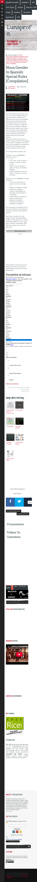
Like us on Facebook (14, 840)
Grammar (17, 12)
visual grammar (11, 63)
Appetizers (10, 17)
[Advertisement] (17, 474)
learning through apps (11, 750)
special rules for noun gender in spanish (17, 61)
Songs (8, 12)
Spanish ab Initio (12, 2)
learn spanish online (21, 748)
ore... (11, 811)
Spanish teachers (18, 60)
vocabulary (8, 757)
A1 (7, 744)
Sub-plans (27, 12)
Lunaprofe (11, 87)
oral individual (10, 752)
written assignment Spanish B (18, 757)
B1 (13, 745)
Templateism (23, 874)
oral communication (23, 750)
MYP (33, 2)
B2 (15, 745)
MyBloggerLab (10, 876)
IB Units (25, 745)
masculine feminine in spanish (15, 56)
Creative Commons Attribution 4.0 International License (17, 857)
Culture (20, 7)
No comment (11, 88)
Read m (8, 811)
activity (19, 55)
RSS (7, 822)
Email (24, 821)
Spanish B (25, 2)
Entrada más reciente (13, 511)
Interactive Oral (9, 747)
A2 (10, 744)
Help (16, 586)
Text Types (10, 7)
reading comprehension (22, 752)
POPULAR (22, 586)
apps (13, 748)
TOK (18, 17)
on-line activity (22, 58)
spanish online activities (20, 756)
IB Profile (19, 745)
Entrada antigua (23, 514)
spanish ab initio (14, 754)
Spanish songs (24, 747)
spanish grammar (11, 59)
